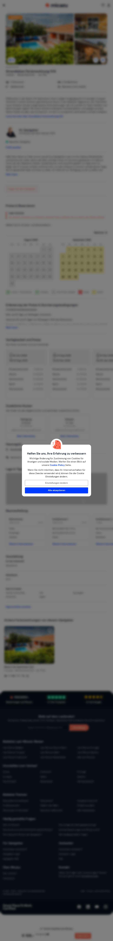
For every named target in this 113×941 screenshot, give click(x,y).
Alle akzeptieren (56, 490)
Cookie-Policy (57, 465)
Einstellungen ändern (56, 482)
